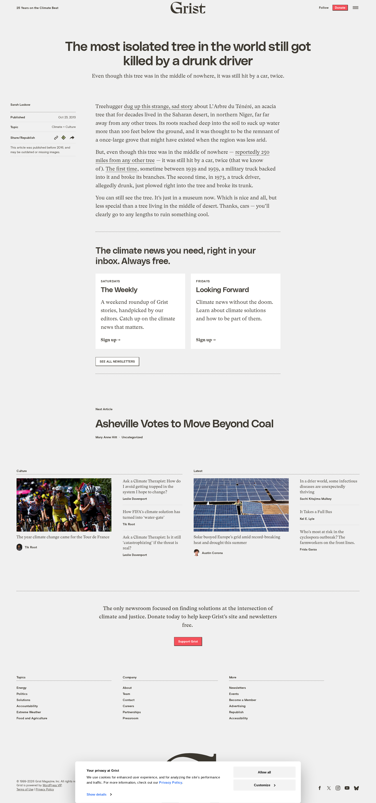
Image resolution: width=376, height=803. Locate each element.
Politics (22, 694)
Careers (128, 706)
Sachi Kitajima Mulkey (316, 498)
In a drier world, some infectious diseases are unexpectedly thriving (328, 486)
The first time (121, 169)
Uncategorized (132, 437)
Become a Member (242, 700)
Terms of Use (25, 789)
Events (234, 694)
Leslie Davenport (135, 498)
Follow (324, 7)
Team (126, 694)
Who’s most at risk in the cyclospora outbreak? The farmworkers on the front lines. (327, 537)
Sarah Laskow (20, 104)
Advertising (237, 706)
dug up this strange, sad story (158, 106)
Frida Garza (308, 549)
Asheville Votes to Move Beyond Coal (185, 423)
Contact (128, 700)
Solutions (23, 700)
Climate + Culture (64, 127)
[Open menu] (355, 7)
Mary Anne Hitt (106, 437)
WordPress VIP (52, 785)
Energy (22, 687)
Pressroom (130, 718)
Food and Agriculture (32, 718)
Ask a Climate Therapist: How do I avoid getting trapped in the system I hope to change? (152, 486)
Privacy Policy (45, 789)
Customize (262, 785)
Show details (96, 794)
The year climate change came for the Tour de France (63, 537)
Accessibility (238, 718)
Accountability (27, 706)
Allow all (264, 772)
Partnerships (132, 712)
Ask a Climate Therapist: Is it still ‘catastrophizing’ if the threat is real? (152, 542)
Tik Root (31, 547)
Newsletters (237, 687)
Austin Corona (212, 553)
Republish (236, 712)
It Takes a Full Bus (316, 511)
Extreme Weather (29, 712)
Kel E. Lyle (307, 518)
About (127, 687)
